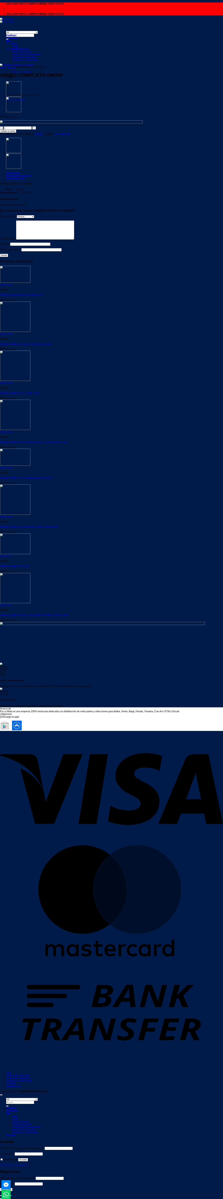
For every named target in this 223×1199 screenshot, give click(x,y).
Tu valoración (8, 238)
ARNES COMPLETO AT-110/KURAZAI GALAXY (26, 478)
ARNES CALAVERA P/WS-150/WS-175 (21, 295)
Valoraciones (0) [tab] (15, 178)
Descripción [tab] (13, 173)
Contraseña (7, 1154)
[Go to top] (1, 1094)
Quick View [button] (6, 284)
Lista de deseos (20, 49)
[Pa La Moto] (7, 20)
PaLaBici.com (13, 1086)
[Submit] (7, 1106)
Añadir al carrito (8, 131)
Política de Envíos (22, 1124)
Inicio (3, 67)
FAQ (8, 1072)
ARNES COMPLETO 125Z (14, 566)
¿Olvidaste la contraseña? (14, 1165)
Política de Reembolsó (18, 1078)
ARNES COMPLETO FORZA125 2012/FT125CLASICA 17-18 (33, 442)
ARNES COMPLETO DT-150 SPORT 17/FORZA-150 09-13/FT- (34, 615)
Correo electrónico (10, 249)
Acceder (23, 1160)
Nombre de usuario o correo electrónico (22, 1148)
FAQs (15, 46)
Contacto (11, 1083)
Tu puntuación (8, 216)
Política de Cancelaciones (26, 54)
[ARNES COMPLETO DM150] (13, 111)
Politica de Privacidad (24, 57)
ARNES (11, 67)
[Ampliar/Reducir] (1, 1195)
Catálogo (11, 35)
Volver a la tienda (21, 72)
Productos (12, 38)
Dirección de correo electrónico (17, 1178)
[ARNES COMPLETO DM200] (13, 95)
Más (8, 40)
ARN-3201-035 (62, 134)
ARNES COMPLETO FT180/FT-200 (19, 393)
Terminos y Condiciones (25, 60)
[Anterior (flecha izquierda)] (1, 1198)
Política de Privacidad (18, 1075)
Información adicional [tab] (18, 175)
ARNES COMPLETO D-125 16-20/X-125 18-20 (25, 344)
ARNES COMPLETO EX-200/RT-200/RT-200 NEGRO (29, 527)
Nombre (5, 244)
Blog (14, 43)
